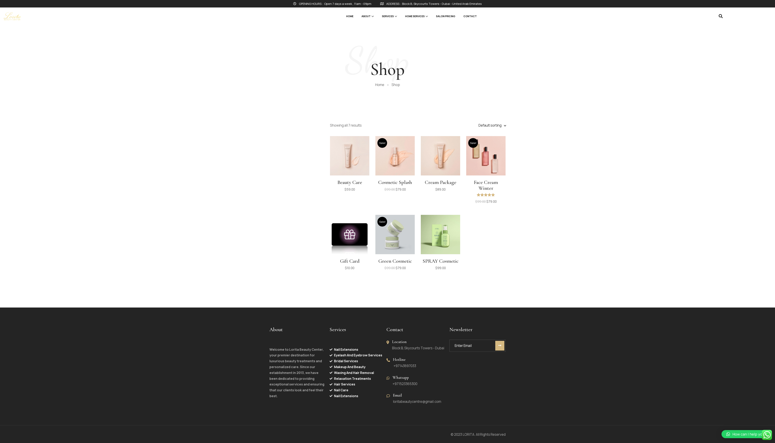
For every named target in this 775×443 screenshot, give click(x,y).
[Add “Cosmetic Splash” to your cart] (395, 154)
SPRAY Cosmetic (441, 261)
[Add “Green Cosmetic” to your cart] (395, 233)
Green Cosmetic (395, 261)
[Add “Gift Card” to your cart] (350, 233)
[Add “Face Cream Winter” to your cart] (486, 154)
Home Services (415, 16)
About (366, 16)
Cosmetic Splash (395, 182)
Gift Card (349, 261)
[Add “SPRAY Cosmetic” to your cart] (441, 233)
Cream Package (440, 182)
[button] (746, 434)
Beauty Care (349, 182)
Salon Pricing (445, 16)
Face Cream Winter (486, 185)
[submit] (499, 346)
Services (388, 16)
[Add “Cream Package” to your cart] (441, 154)
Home (349, 16)
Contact (470, 16)
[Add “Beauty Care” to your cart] (350, 154)
